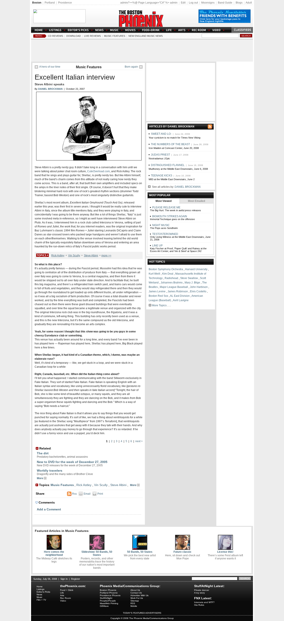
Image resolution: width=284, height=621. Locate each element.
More (40, 478)
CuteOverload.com (98, 171)
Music (38, 36)
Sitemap (134, 601)
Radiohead (171, 278)
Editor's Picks (43, 592)
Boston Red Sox (158, 295)
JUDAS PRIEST (160, 154)
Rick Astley (57, 255)
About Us (135, 590)
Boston (36, 2)
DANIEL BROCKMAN (188, 186)
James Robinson (178, 291)
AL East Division (180, 295)
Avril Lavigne (181, 300)
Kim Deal (167, 273)
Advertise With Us (139, 595)
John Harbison (199, 287)
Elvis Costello (198, 291)
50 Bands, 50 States (139, 551)
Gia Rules (199, 605)
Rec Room (65, 598)
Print (100, 493)
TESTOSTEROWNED (165, 234)
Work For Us (136, 598)
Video (63, 601)
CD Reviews (55, 36)
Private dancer (201, 590)
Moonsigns (208, 2)
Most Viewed (163, 201)
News (39, 594)
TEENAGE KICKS (161, 175)
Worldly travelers (49, 470)
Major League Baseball (174, 287)
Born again (131, 66)
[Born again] (141, 67)
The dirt (43, 453)
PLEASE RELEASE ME (166, 207)
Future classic (182, 551)
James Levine (157, 291)
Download (73, 36)
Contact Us (136, 593)
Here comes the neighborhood (54, 553)
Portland (50, 2)
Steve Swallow (189, 278)
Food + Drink (66, 590)
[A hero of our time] (36, 67)
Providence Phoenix (110, 595)
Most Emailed (196, 201)
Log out (193, 2)
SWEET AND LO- (161, 133)
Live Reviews (92, 36)
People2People (108, 601)
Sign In (64, 579)
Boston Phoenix (108, 590)
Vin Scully (74, 255)
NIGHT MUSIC (161, 225)
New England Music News (145, 36)
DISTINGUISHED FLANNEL (168, 165)
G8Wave (104, 606)
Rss (74, 493)
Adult (249, 2)
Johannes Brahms (172, 282)
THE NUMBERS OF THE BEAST (170, 144)
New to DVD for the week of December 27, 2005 (72, 462)
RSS (132, 603)
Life (62, 593)
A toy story (199, 593)
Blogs (239, 2)
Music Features (114, 36)
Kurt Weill (154, 273)
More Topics (159, 305)
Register (75, 579)
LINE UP (157, 245)
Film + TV (41, 600)
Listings (40, 589)
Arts (62, 595)
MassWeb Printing (109, 603)
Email (87, 493)
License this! (225, 551)
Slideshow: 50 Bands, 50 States (96, 553)
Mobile (133, 606)
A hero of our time (49, 66)
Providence (65, 2)
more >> (106, 255)
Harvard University (196, 269)
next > (139, 441)
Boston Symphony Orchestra (166, 269)
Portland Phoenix (109, 593)
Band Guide (225, 2)
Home (40, 586)
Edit (183, 2)
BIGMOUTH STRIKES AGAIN (169, 216)
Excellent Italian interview (75, 77)
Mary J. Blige (192, 282)
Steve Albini (91, 255)
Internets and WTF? (204, 602)
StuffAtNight (106, 598)
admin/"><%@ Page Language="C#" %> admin (149, 2)
